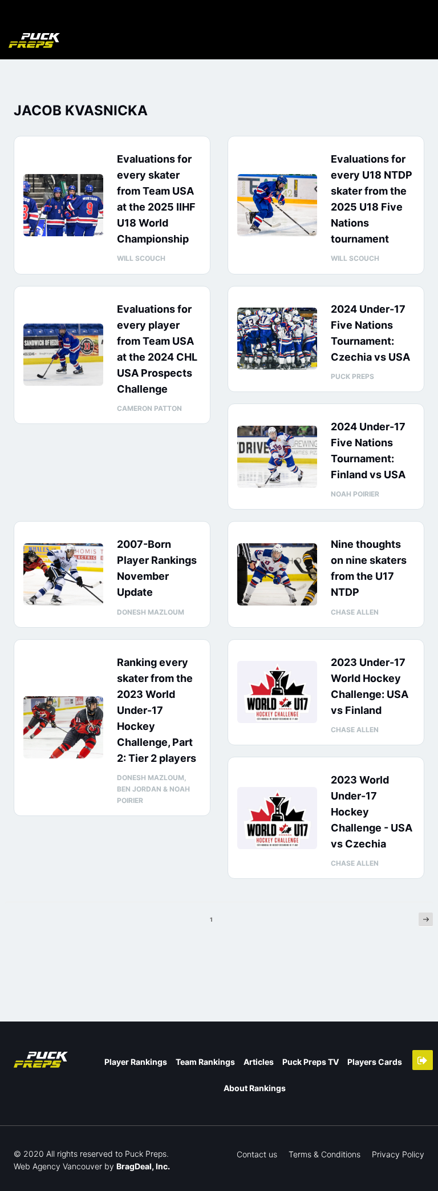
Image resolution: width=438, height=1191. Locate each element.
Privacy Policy (398, 1154)
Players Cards (374, 1062)
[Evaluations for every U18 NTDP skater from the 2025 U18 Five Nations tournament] (277, 205)
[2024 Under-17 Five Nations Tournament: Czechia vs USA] (277, 339)
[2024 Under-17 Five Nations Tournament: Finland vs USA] (277, 457)
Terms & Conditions (324, 1154)
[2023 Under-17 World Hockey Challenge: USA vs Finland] (277, 692)
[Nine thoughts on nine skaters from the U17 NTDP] (277, 574)
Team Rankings (205, 1062)
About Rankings (255, 1088)
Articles (259, 1062)
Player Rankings (135, 1062)
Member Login (422, 1060)
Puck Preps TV (310, 1062)
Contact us (257, 1154)
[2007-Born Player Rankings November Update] (63, 574)
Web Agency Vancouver (58, 1166)
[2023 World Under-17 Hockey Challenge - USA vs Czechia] (277, 818)
